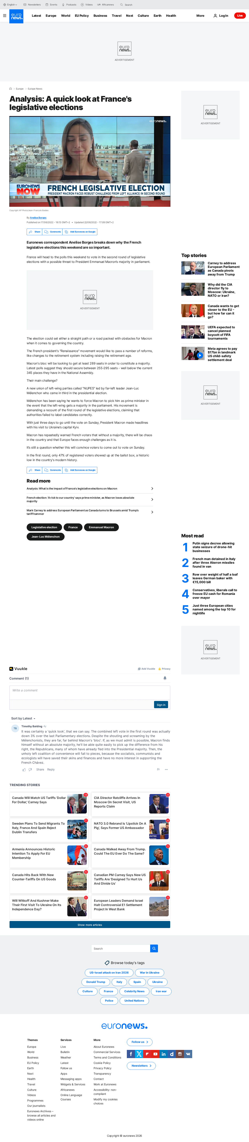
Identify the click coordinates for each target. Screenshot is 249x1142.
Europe (51, 16)
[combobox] (141, 5)
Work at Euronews (105, 1084)
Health (171, 16)
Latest (36, 16)
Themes (32, 1040)
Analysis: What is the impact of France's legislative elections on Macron (72, 488)
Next (129, 16)
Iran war (161, 991)
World (65, 16)
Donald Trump (95, 982)
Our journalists (36, 1105)
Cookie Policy (102, 1062)
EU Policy (82, 16)
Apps (63, 1073)
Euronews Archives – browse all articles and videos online (41, 1115)
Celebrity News (134, 991)
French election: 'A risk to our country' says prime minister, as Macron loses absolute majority (80, 499)
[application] (89, 161)
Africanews (67, 1089)
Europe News (35, 89)
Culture (143, 16)
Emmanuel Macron (101, 527)
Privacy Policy (102, 1068)
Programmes (35, 1100)
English (11, 4)
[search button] (121, 5)
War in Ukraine (149, 972)
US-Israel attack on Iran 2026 (109, 972)
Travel (116, 16)
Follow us (66, 1068)
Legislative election (44, 527)
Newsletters (140, 1065)
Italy (119, 982)
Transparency (102, 1073)
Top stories (194, 255)
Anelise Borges (38, 217)
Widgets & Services (72, 1084)
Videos (31, 1095)
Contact (99, 1078)
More (97, 1040)
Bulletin (65, 1052)
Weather (65, 1057)
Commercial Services (107, 1052)
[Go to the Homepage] (16, 16)
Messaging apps (71, 1078)
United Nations (134, 1000)
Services (66, 1040)
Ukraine (157, 982)
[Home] (10, 88)
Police (109, 1000)
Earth (157, 16)
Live (240, 15)
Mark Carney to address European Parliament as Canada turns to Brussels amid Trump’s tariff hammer (83, 512)
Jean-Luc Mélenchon (46, 536)
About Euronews (104, 1046)
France (73, 527)
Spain (137, 982)
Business (100, 16)
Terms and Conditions (107, 1057)
